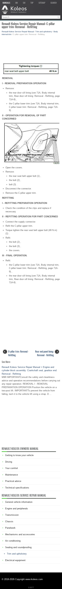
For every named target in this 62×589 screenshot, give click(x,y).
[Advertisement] (31, 47)
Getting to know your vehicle (19, 455)
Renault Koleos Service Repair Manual (18, 32)
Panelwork (10, 528)
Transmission (12, 515)
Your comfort (11, 468)
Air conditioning (12, 540)
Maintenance (11, 474)
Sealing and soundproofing (18, 547)
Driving (8, 462)
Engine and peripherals (16, 508)
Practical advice (13, 481)
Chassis (9, 521)
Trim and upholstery (43, 32)
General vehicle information (18, 502)
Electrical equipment (15, 560)
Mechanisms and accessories (20, 534)
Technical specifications (17, 487)
